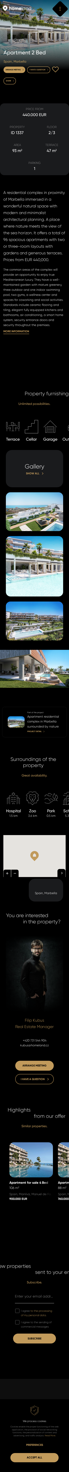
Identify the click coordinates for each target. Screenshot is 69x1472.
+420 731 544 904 (34, 1040)
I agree (36, 1313)
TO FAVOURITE (55, 69)
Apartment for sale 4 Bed (27, 1144)
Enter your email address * (34, 1296)
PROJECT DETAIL (12, 709)
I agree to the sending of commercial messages (36, 1324)
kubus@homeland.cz (34, 1045)
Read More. (50, 1435)
